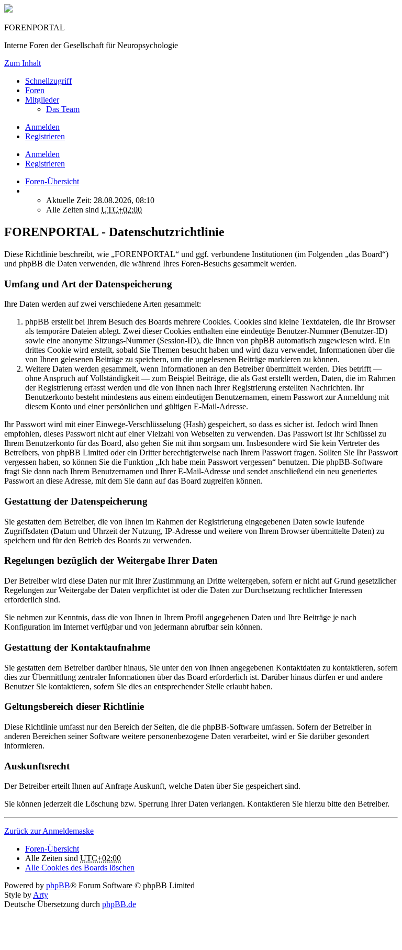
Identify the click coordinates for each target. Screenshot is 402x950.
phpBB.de (119, 904)
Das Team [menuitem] (63, 109)
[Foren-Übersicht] (8, 9)
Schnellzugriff (48, 80)
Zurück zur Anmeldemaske (49, 830)
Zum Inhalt (22, 63)
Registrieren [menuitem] (45, 136)
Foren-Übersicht (52, 848)
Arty (40, 894)
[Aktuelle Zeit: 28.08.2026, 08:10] (28, 190)
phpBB (58, 885)
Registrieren (45, 163)
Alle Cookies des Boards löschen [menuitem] (80, 867)
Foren (34, 90)
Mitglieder (42, 99)
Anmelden (42, 154)
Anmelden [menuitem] (42, 126)
